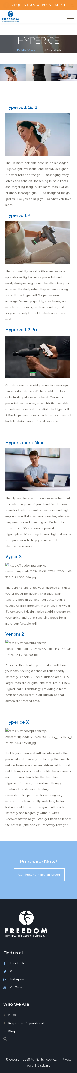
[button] (38, 1039)
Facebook (17, 963)
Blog (11, 1031)
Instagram (17, 979)
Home (12, 1015)
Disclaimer (44, 1065)
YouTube (16, 987)
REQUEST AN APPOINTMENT (38, 5)
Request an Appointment (26, 1023)
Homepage (26, 49)
